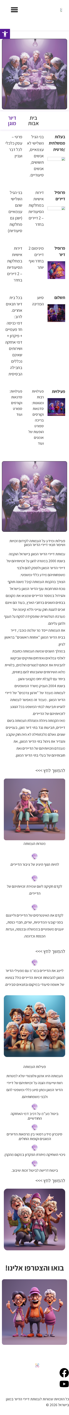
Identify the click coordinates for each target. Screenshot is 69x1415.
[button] (14, 9)
